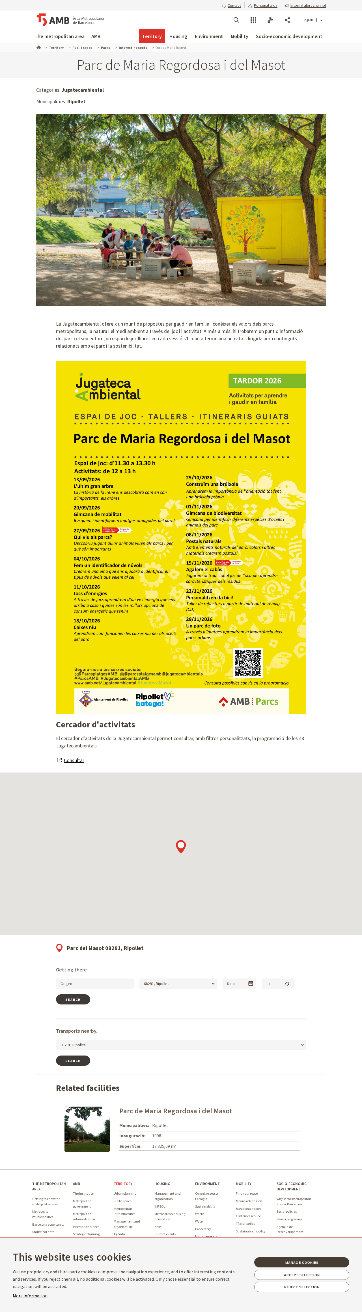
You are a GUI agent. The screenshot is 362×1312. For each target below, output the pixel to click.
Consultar (74, 760)
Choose (251, 983)
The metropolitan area (60, 36)
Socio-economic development (289, 36)
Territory (152, 36)
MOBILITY (243, 1183)
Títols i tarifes (245, 1223)
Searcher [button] (236, 20)
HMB (157, 1227)
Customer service (248, 1216)
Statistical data (43, 1232)
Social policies (287, 1211)
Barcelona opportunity (48, 1224)
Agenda (119, 1234)
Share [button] (287, 20)
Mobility (239, 36)
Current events (165, 1234)
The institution (83, 1193)
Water (199, 1221)
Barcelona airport (248, 1208)
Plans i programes (289, 1219)
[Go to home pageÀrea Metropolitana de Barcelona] (70, 20)
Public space (123, 1201)
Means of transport (249, 1201)
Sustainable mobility (251, 1231)
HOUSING (162, 1183)
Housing (178, 36)
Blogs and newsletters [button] (270, 20)
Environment (209, 36)
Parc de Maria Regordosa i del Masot (175, 1110)
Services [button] (253, 20)
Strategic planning (86, 1234)
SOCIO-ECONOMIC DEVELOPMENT (292, 1186)
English (308, 20)
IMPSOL (159, 1206)
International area (86, 1227)
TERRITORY (123, 1183)
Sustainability (205, 1206)
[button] (231, 4)
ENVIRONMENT (207, 1183)
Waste (199, 1214)
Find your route (247, 1193)
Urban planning (125, 1193)
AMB (96, 36)
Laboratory (203, 1229)
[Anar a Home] (38, 47)
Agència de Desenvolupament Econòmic (290, 1232)
